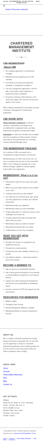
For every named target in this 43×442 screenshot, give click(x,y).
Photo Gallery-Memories (12, 374)
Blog (5, 381)
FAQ (5, 377)
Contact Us (7, 384)
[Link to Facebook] (23, 436)
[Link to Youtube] (38, 436)
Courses (6, 371)
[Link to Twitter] (27, 436)
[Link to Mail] (34, 436)
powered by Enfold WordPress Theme (25, 433)
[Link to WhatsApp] (31, 436)
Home (5, 368)
